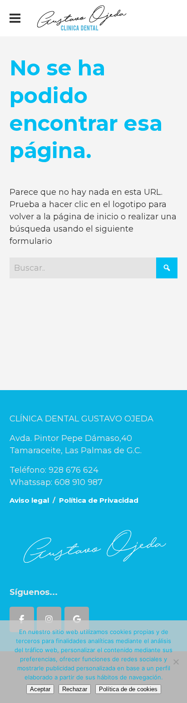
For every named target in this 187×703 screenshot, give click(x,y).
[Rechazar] (175, 661)
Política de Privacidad (98, 500)
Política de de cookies (128, 689)
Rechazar (74, 689)
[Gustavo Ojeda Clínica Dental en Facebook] (22, 619)
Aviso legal (29, 500)
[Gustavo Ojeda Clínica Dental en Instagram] (49, 619)
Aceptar (40, 689)
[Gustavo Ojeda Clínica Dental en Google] (76, 619)
